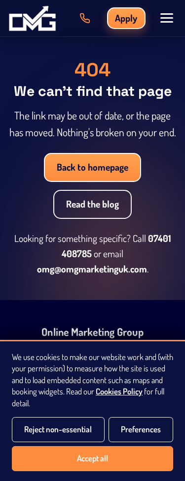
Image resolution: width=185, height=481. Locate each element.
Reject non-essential (58, 429)
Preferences (141, 429)
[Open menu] (166, 18)
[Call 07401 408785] (85, 18)
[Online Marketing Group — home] (32, 18)
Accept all (92, 458)
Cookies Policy (119, 391)
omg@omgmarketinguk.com (92, 269)
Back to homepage (92, 167)
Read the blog (92, 204)
